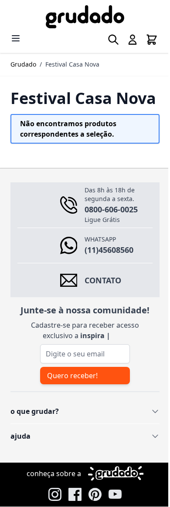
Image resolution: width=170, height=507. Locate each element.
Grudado (23, 64)
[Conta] (126, 39)
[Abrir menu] (15, 38)
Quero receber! (71, 405)
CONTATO (103, 297)
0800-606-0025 (111, 227)
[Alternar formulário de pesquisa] (107, 39)
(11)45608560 (109, 267)
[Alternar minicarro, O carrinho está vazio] (145, 39)
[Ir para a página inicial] (81, 16)
